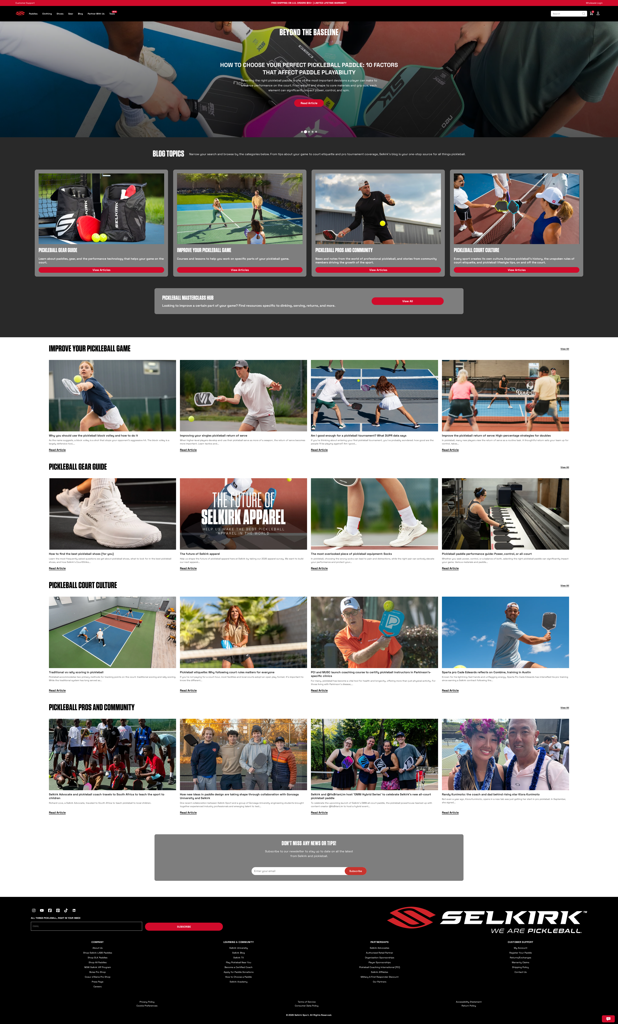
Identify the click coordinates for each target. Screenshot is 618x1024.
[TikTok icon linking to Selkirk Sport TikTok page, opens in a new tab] (66, 911)
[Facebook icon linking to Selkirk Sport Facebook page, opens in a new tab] (50, 911)
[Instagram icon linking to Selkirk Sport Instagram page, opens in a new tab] (34, 911)
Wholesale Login (594, 3)
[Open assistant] (608, 1018)
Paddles (33, 13)
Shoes (60, 13)
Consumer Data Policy (306, 1005)
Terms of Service (307, 1001)
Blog (80, 13)
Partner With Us (96, 13)
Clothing (47, 13)
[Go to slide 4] (312, 131)
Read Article (309, 97)
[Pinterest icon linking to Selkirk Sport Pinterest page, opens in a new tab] (58, 911)
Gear (70, 13)
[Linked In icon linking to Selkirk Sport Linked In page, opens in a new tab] (74, 911)
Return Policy (469, 1005)
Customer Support (25, 3)
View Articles (101, 270)
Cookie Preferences (146, 1005)
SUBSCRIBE (184, 926)
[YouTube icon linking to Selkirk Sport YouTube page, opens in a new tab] (42, 911)
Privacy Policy (147, 1001)
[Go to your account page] (598, 13)
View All (407, 301)
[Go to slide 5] (316, 132)
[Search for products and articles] (583, 13)
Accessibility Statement (469, 1001)
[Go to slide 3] (309, 132)
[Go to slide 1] (302, 132)
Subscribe (355, 871)
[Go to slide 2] (305, 132)
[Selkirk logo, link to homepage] (20, 14)
